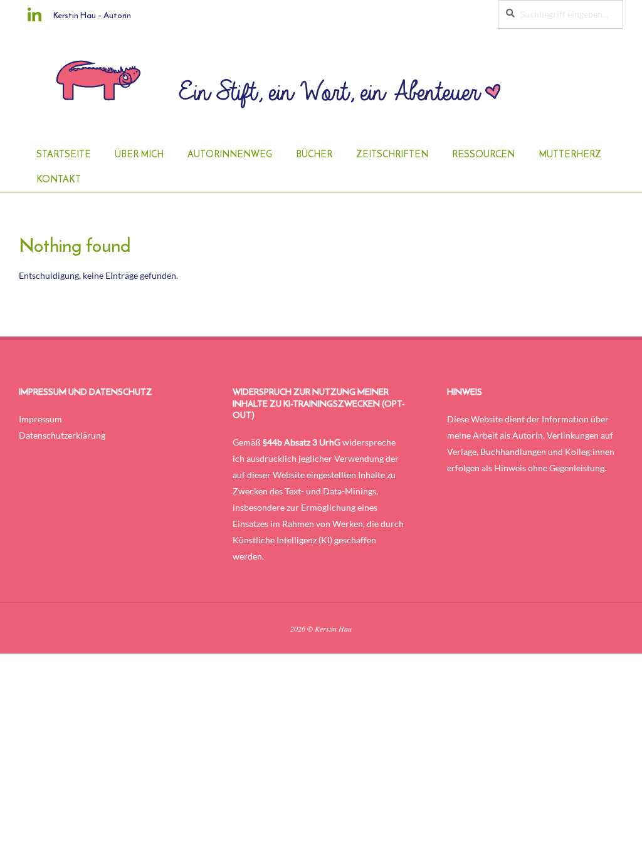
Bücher (314, 154)
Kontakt (58, 179)
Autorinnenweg (229, 154)
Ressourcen (483, 154)
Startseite (63, 154)
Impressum (40, 419)
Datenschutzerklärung (62, 435)
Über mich (139, 154)
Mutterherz (570, 154)
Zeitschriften (392, 154)
